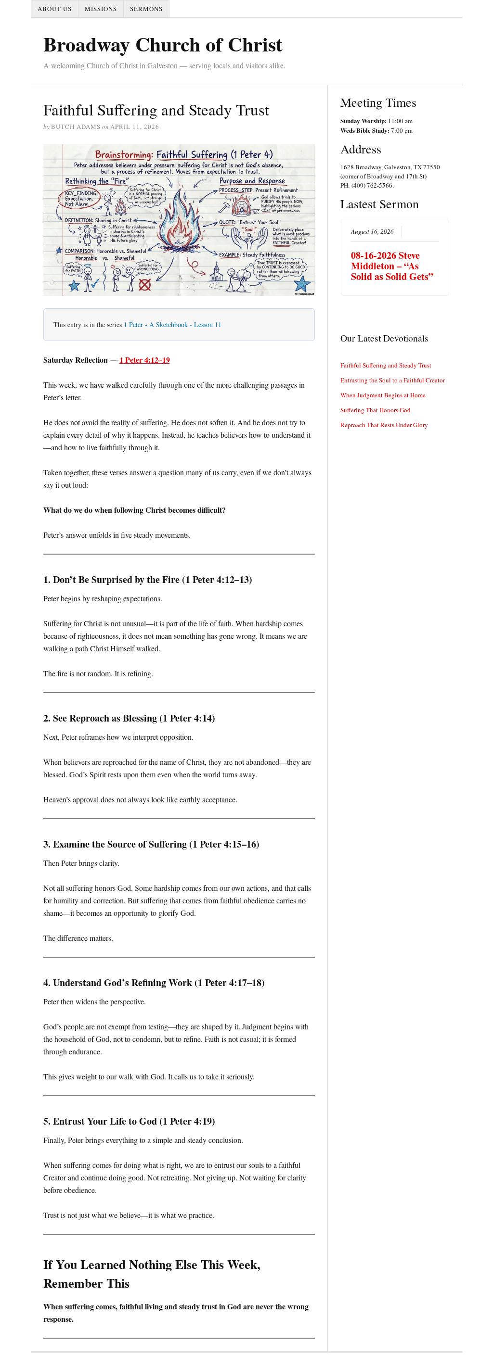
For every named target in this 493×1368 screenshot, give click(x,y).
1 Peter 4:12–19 (144, 359)
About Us (55, 8)
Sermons (146, 8)
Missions (101, 8)
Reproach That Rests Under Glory (384, 424)
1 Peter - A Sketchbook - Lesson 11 (172, 324)
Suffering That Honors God (375, 409)
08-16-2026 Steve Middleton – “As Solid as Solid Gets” (392, 265)
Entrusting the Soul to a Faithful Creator (392, 380)
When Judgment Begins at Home (383, 395)
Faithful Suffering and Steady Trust (385, 365)
